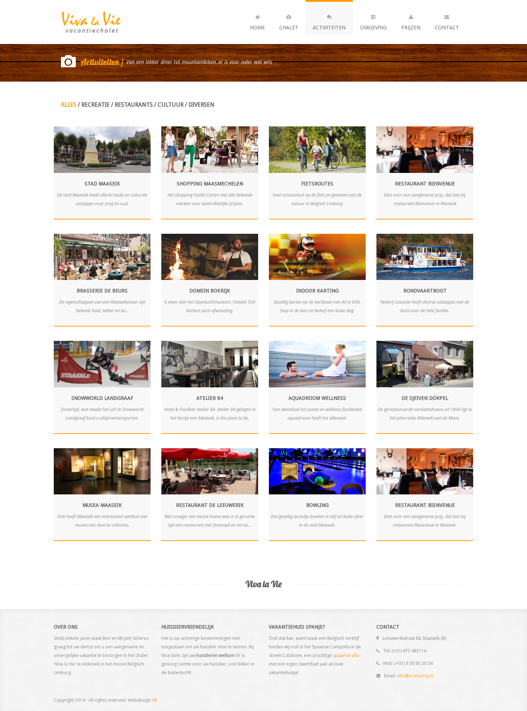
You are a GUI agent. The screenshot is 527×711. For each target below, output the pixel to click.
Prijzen (411, 27)
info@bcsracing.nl (415, 676)
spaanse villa (346, 655)
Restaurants (134, 104)
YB (154, 700)
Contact (447, 27)
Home (257, 27)
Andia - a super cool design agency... (104, 22)
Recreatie (95, 104)
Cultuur (171, 104)
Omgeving (373, 27)
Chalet (288, 27)
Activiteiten (329, 27)
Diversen (201, 104)
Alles (68, 104)
